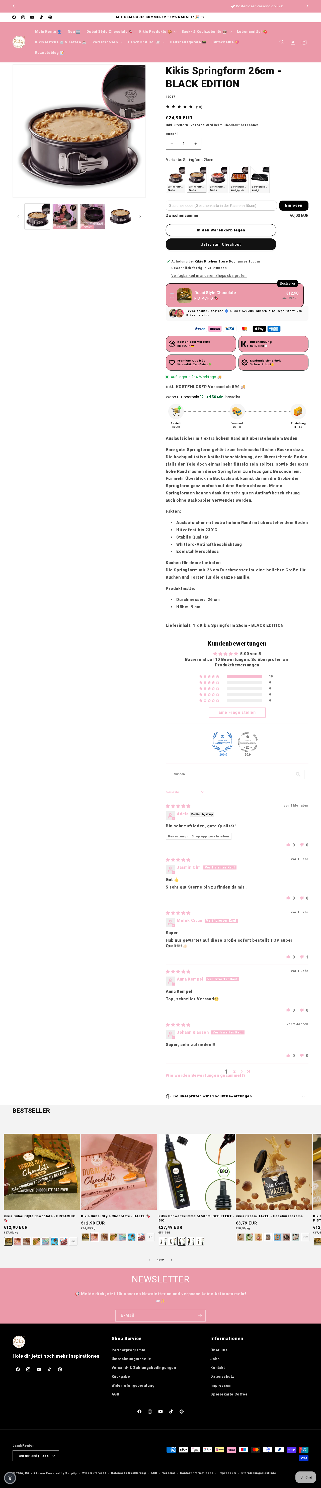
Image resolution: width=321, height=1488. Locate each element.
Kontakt (217, 1368)
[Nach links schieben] (18, 216)
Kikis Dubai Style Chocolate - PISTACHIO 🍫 (39, 1218)
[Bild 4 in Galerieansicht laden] (120, 216)
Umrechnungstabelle (131, 1359)
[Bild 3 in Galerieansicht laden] (92, 216)
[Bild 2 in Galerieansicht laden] (64, 216)
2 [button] (234, 1071)
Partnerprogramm (128, 1350)
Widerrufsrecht (94, 1473)
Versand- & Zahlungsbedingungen (144, 1368)
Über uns (218, 1350)
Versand (198, 125)
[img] (178, 806)
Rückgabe (121, 1376)
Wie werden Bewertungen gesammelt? (206, 1075)
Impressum (220, 1385)
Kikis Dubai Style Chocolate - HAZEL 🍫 (115, 1216)
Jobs (214, 1359)
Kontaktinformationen (196, 1473)
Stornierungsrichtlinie (258, 1473)
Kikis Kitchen (35, 1473)
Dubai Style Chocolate (215, 292)
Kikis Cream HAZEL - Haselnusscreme (269, 1216)
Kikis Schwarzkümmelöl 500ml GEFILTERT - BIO (196, 1218)
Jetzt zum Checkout (221, 244)
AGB (115, 1394)
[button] (307, 6)
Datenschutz (222, 1376)
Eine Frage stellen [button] (237, 712)
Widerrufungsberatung (133, 1385)
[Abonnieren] (199, 1316)
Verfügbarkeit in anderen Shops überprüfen (209, 276)
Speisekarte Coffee (229, 1394)
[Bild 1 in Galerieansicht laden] (37, 216)
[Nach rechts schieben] (140, 216)
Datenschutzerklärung (128, 1473)
